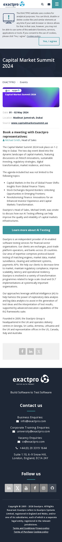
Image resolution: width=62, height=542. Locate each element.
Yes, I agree (50, 41)
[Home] (14, 4)
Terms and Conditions (24, 528)
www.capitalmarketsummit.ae (29, 123)
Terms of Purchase (23, 531)
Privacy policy (42, 528)
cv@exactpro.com (33, 441)
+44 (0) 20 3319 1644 (33, 448)
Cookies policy (34, 36)
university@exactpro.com (33, 431)
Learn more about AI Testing (31, 230)
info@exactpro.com (33, 421)
